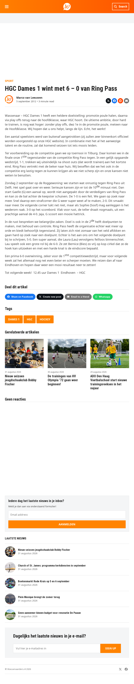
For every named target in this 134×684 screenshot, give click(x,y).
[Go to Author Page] (9, 99)
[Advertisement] (67, 51)
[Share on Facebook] (114, 100)
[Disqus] (67, 447)
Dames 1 (13, 319)
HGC (29, 319)
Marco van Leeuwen (29, 97)
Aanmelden (67, 524)
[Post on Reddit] (120, 100)
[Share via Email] (126, 100)
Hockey (45, 319)
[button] (6, 6)
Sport (9, 81)
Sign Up (110, 648)
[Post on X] (108, 100)
